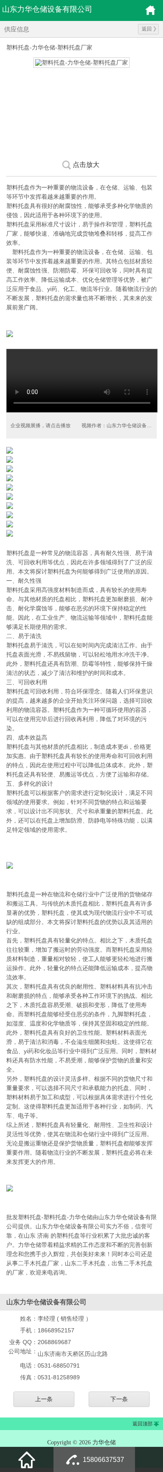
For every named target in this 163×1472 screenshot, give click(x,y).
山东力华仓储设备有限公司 (47, 9)
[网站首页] (26, 1459)
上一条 (44, 1399)
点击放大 (86, 164)
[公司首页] (150, 13)
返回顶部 (142, 1424)
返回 (147, 29)
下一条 (119, 1399)
